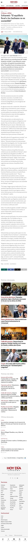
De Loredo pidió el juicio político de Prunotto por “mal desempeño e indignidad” (13, 365)
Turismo (21, 507)
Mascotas (21, 488)
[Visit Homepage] (14, 2)
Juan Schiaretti (13, 263)
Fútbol (2, 420)
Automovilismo (4, 488)
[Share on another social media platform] (24, 270)
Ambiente (3, 485)
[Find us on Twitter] (12, 478)
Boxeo (2, 496)
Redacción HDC (8, 31)
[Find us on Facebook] (10, 478)
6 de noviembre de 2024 (17, 31)
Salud (20, 495)
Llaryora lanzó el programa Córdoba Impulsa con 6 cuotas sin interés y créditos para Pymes (13, 343)
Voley (20, 508)
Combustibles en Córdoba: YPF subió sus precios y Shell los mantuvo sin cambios (9, 379)
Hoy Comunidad (13, 500)
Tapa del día (22, 501)
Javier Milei (6, 263)
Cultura (3, 430)
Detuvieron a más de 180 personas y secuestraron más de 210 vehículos (10, 387)
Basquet (2, 494)
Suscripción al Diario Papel (6, 523)
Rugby (20, 493)
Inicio (2, 5)
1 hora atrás (4, 427)
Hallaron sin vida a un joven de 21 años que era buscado (10, 402)
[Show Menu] (1, 2)
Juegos (2, 525)
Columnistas (3, 500)
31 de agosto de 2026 (5, 302)
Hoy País (17, 5)
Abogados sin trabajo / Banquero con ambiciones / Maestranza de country (10, 409)
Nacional (4, 294)
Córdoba (4, 316)
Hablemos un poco (14, 496)
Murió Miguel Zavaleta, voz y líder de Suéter (12, 433)
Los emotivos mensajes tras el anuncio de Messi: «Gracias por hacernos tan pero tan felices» (13, 423)
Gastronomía (12, 490)
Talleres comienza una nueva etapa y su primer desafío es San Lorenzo (12, 449)
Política (5, 11)
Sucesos (20, 499)
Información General (21, 485)
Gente (11, 492)
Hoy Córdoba (9, 5)
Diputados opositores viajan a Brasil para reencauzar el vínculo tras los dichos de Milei (13, 299)
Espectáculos (4, 438)
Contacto (3, 531)
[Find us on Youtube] (17, 478)
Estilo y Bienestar (13, 487)
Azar (2, 492)
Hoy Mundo (12, 505)
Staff (2, 517)
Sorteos (2, 527)
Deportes (3, 505)
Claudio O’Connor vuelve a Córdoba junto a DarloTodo (14, 441)
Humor (11, 509)
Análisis (2, 487)
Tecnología (21, 503)
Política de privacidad (5, 529)
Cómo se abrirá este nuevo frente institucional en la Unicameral (13, 321)
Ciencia (2, 498)
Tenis (20, 505)
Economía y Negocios (3, 508)
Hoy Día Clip (12, 503)
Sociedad (21, 497)
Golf (11, 494)
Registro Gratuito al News (6, 521)
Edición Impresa (4, 519)
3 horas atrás (4, 435)
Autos (2, 490)
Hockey (11, 498)
